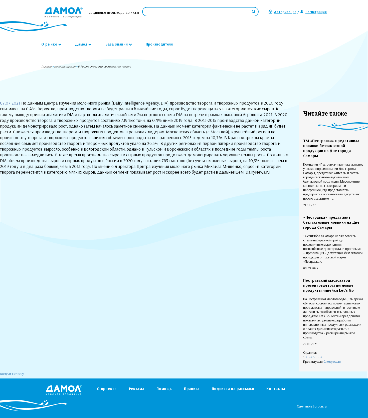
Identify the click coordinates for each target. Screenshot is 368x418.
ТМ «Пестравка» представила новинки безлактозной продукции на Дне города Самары (331, 148)
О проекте (107, 388)
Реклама (136, 388)
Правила (192, 388)
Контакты (275, 388)
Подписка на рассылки (233, 388)
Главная (46, 66)
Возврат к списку (12, 373)
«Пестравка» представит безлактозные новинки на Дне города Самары (331, 222)
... (316, 357)
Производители (159, 44)
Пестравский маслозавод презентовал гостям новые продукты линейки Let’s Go (328, 285)
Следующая (332, 361)
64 (320, 357)
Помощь (164, 388)
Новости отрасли (64, 66)
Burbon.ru (320, 406)
